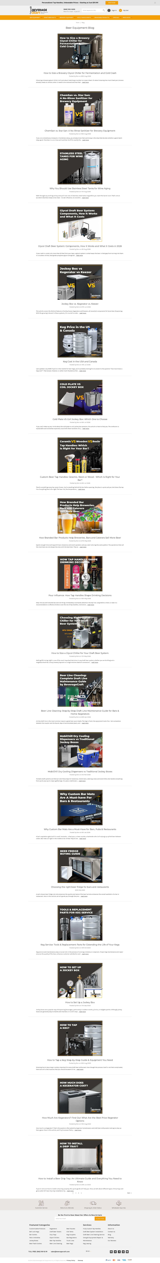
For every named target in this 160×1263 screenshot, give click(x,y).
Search (104, 10)
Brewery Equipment (66, 17)
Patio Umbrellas (34, 1237)
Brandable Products (102, 17)
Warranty (111, 1237)
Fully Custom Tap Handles (92, 1229)
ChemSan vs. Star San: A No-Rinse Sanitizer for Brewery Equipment (80, 131)
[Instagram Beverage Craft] (111, 1252)
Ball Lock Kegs (34, 1232)
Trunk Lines (70, 1240)
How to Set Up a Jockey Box (80, 1002)
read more (85, 82)
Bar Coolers (33, 1234)
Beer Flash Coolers (35, 1243)
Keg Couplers (71, 1234)
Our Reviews (112, 1240)
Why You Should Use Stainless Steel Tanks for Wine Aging (80, 188)
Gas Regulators (71, 1237)
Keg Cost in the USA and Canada (80, 361)
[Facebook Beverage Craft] (119, 1252)
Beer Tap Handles (55, 1240)
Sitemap (80, 1260)
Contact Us (111, 1232)
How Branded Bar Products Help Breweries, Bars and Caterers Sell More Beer (80, 537)
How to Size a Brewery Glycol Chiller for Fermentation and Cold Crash (80, 73)
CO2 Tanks (69, 1232)
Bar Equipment (35, 17)
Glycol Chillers (54, 1237)
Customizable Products (37, 1229)
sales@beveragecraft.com (60, 1252)
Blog (109, 1234)
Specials (116, 17)
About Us (111, 1229)
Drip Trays (53, 1234)
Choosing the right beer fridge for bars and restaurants (80, 887)
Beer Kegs (69, 1243)
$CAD (88, 1251)
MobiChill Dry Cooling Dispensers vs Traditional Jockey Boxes (80, 771)
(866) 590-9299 (69, 9)
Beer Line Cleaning (56, 1243)
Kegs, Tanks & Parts (84, 17)
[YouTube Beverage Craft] (127, 1252)
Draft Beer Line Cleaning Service (93, 1234)
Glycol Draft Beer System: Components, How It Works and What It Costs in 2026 (80, 246)
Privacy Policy (71, 1260)
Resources (126, 17)
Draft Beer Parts (50, 17)
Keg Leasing (87, 1243)
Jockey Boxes (33, 1240)
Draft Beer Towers (55, 1232)
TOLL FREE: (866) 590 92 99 (37, 1252)
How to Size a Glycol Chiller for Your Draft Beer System (80, 653)
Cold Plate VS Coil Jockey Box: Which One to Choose (80, 419)
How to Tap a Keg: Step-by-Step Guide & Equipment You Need (80, 1060)
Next (128, 1193)
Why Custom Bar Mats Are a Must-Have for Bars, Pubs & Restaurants (80, 829)
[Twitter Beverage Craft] (115, 1252)
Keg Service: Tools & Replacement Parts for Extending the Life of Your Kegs (80, 944)
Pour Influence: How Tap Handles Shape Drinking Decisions (80, 595)
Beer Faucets (70, 1229)
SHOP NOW (111, 2)
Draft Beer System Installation (93, 1232)
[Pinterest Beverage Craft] (123, 1252)
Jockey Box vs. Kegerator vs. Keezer (80, 304)
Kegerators (53, 1229)
